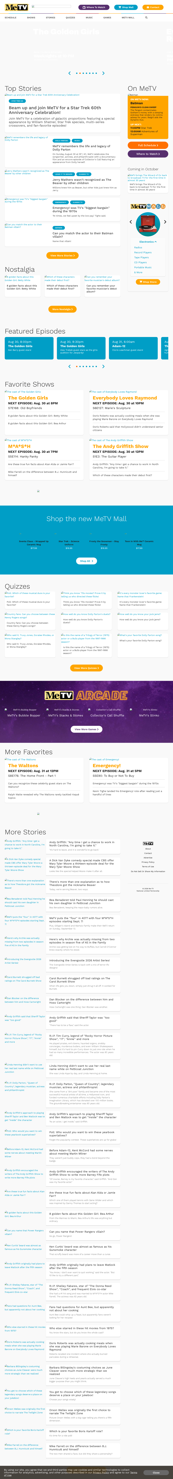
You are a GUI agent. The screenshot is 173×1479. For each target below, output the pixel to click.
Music (89, 17)
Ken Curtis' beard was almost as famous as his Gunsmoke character (80, 1248)
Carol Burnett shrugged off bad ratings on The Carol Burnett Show (79, 980)
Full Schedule (147, 145)
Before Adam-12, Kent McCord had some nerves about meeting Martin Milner (81, 1152)
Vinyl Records (142, 247)
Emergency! (60, 202)
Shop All (85, 561)
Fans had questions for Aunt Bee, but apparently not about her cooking (81, 1308)
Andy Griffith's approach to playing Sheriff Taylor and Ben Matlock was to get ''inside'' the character (83, 1115)
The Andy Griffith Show (120, 446)
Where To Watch (95, 7)
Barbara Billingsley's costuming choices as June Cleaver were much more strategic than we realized (80, 1371)
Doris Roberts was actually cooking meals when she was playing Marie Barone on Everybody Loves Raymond (82, 1346)
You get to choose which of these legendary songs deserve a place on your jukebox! (82, 1393)
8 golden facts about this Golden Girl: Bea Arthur (37, 423)
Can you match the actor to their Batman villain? (83, 235)
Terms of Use (148, 866)
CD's (136, 252)
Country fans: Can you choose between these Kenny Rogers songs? (27, 624)
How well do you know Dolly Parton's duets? (82, 621)
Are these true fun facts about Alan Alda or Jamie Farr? (41, 464)
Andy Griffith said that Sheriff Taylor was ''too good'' (79, 1019)
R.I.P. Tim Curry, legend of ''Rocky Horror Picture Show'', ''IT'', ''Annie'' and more (80, 1037)
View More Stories (61, 255)
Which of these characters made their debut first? (62, 287)
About (148, 849)
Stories (50, 17)
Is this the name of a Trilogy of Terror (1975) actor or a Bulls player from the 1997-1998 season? (86, 650)
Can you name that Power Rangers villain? (77, 1231)
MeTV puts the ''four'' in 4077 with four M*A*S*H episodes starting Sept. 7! (81, 919)
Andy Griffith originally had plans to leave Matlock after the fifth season (82, 1266)
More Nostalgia (61, 309)
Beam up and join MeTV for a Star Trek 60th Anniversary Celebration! (55, 110)
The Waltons (23, 765)
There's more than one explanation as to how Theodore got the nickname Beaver (79, 883)
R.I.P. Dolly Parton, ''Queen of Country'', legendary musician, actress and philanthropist (81, 1085)
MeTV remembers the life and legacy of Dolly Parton (81, 147)
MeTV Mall (128, 17)
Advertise (148, 858)
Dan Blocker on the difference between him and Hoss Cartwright (81, 1001)
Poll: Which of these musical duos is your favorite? (28, 603)
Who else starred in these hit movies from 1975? (81, 1328)
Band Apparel (142, 267)
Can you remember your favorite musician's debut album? (101, 288)
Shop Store (149, 281)
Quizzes (70, 17)
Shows (31, 17)
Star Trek (146, 127)
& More (138, 272)
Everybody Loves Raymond (125, 398)
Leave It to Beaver (63, 174)
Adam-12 (118, 346)
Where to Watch (147, 154)
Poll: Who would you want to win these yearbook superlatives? (81, 1134)
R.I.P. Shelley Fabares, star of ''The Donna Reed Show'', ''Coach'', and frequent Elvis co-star (80, 1287)
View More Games (85, 729)
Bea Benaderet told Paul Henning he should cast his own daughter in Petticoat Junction (81, 901)
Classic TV (84, 174)
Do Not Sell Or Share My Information (148, 871)
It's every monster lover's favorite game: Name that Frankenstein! (140, 603)
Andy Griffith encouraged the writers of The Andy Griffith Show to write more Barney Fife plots (81, 1173)
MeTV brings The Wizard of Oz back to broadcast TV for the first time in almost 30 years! (147, 187)
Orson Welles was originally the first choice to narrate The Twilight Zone (79, 1411)
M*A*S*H (19, 446)
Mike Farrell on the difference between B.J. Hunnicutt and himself (78, 1448)
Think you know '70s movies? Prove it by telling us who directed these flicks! (84, 603)
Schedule (10, 17)
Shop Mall (127, 7)
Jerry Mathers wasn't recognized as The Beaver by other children (82, 181)
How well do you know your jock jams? (139, 619)
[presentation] (79, 73)
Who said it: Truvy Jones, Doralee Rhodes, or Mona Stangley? (29, 645)
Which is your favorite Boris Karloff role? (76, 1431)
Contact (154, 7)
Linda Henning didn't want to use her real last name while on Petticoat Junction (79, 1067)
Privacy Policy (148, 862)
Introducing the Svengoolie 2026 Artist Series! (79, 960)
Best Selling (141, 257)
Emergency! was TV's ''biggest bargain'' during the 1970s (81, 209)
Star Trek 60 (17, 101)
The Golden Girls (20, 346)
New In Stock (142, 262)
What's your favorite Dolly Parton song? (140, 640)
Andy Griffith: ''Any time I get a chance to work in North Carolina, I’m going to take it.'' (81, 844)
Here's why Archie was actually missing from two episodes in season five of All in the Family (82, 941)
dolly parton (61, 141)
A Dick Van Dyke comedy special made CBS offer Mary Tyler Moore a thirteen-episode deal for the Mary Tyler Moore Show (81, 863)
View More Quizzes (85, 668)
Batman (58, 228)
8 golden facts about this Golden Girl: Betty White (22, 287)
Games (107, 17)
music (77, 141)
